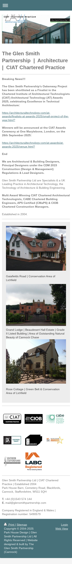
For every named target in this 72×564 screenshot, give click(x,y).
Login (64, 524)
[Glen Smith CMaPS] (12, 440)
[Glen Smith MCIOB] (34, 419)
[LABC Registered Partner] (33, 461)
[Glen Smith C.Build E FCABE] (55, 419)
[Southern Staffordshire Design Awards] (12, 461)
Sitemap (22, 524)
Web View (61, 528)
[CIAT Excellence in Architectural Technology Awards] (34, 440)
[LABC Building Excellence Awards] (55, 440)
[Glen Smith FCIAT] (12, 419)
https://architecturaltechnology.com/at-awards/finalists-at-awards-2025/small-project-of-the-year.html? (35, 116)
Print (11, 524)
